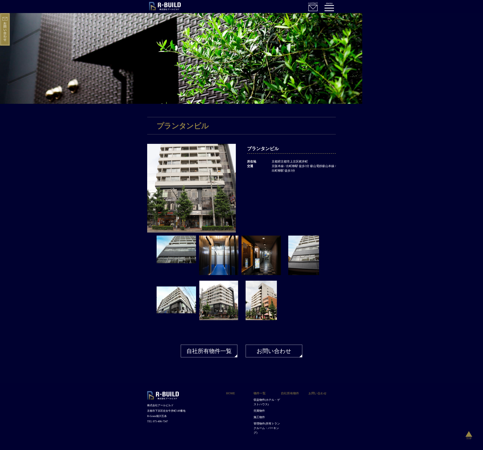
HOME (230, 393)
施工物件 (259, 417)
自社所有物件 (290, 393)
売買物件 (259, 410)
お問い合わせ (274, 351)
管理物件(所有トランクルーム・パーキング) (267, 428)
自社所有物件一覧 (209, 351)
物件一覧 (260, 393)
